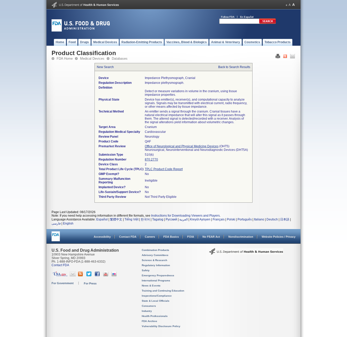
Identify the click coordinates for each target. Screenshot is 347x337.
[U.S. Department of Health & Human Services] (246, 253)
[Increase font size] (293, 5)
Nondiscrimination (240, 236)
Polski (231, 219)
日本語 (284, 219)
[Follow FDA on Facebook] (98, 275)
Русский (171, 219)
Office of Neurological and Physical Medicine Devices (181, 146)
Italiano (259, 219)
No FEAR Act (211, 236)
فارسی (56, 223)
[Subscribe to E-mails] (73, 275)
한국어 (145, 219)
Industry (147, 311)
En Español (247, 16)
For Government (63, 283)
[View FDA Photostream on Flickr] (115, 275)
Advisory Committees (155, 255)
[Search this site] (267, 23)
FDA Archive (149, 321)
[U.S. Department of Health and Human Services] (85, 6)
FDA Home (65, 58)
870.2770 (151, 159)
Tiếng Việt (131, 219)
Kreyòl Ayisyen (200, 219)
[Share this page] (285, 57)
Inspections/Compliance (157, 295)
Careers (150, 236)
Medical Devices (92, 58)
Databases (120, 58)
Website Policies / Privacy (278, 236)
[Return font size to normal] (290, 5)
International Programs (156, 280)
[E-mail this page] (292, 57)
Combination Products (155, 250)
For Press (90, 283)
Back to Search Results (234, 67)
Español (102, 219)
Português (245, 219)
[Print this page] (277, 57)
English (68, 223)
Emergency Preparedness (158, 275)
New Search (105, 67)
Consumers (149, 305)
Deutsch (272, 219)
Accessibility (102, 236)
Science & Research (154, 260)
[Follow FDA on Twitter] (89, 275)
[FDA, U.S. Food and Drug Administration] (81, 30)
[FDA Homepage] (56, 238)
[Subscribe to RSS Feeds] (81, 275)
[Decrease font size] (286, 5)
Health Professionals (155, 316)
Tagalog (157, 219)
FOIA (190, 236)
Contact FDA (127, 236)
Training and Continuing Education (163, 290)
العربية (183, 219)
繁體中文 (116, 219)
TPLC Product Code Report (164, 169)
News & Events (151, 285)
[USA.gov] (60, 275)
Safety (146, 270)
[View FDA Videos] (106, 275)
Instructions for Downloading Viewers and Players (185, 215)
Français (219, 219)
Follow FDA (227, 16)
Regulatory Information (156, 265)
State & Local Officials (155, 300)
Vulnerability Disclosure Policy (161, 326)
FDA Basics (171, 236)
